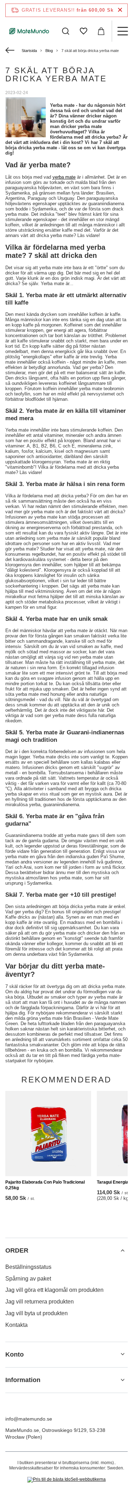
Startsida (29, 50)
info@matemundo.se (28, 1419)
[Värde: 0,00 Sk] (101, 31)
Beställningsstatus (28, 1267)
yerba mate (64, 177)
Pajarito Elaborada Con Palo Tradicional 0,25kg (45, 1185)
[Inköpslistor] (83, 31)
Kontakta (16, 1325)
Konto (14, 1354)
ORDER (16, 1250)
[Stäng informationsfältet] (120, 10)
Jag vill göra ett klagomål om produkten (54, 1290)
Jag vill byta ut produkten (36, 1313)
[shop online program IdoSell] (66, 1480)
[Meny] (122, 31)
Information (22, 1379)
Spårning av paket (28, 1279)
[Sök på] (65, 31)
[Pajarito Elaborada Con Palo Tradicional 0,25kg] (48, 1134)
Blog (49, 50)
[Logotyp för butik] (29, 31)
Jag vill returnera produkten (39, 1302)
